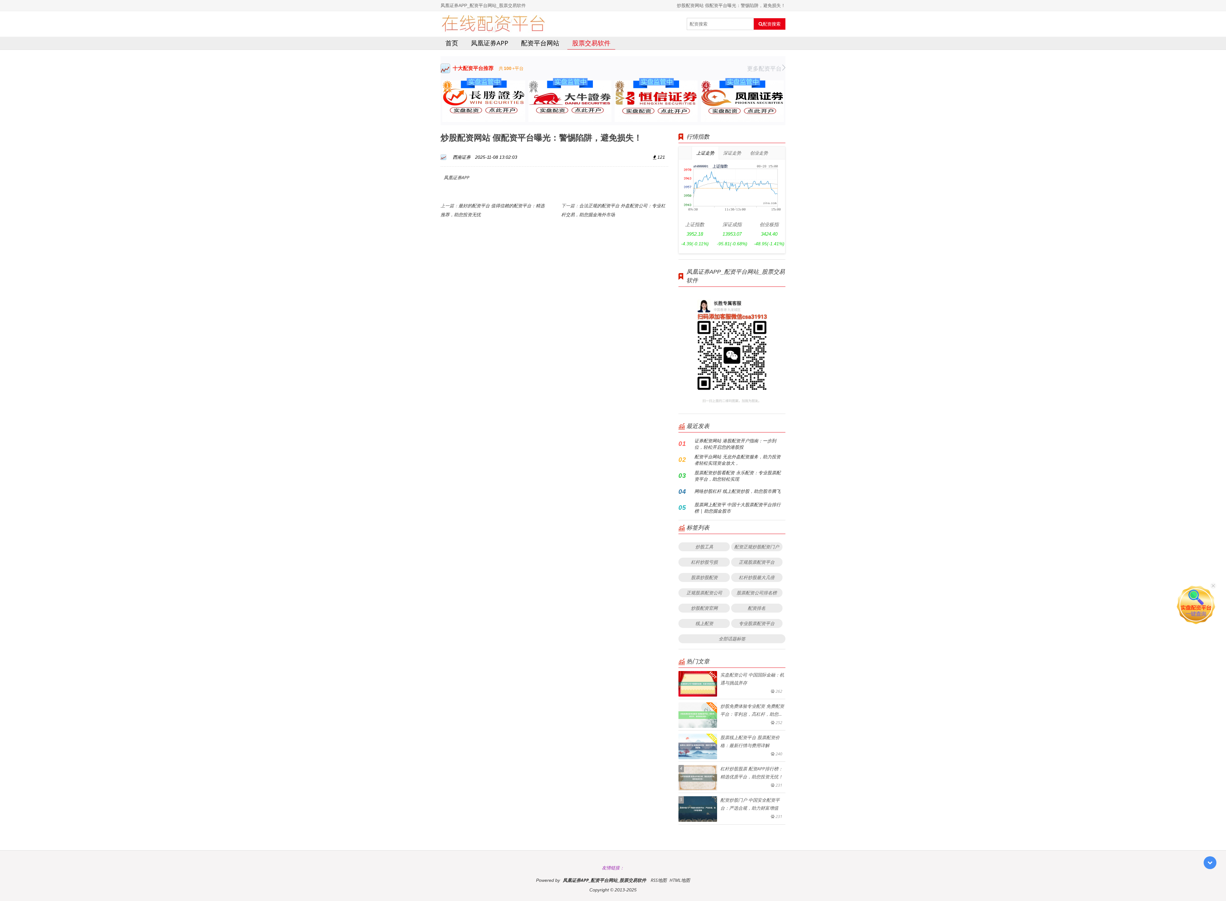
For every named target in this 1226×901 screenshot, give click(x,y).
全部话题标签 (732, 639)
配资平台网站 (540, 43)
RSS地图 (659, 880)
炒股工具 (704, 547)
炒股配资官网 (704, 608)
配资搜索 (772, 24)
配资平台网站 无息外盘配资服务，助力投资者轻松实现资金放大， (737, 460)
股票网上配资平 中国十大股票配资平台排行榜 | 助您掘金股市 (737, 507)
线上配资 (704, 623)
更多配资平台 (764, 68)
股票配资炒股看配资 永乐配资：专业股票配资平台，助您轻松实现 (737, 476)
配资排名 (757, 608)
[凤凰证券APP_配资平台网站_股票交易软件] (493, 24)
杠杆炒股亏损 (704, 562)
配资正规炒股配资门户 (756, 547)
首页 (451, 43)
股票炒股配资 (704, 577)
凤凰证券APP (489, 43)
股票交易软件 (591, 43)
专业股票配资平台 (757, 623)
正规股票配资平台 (757, 562)
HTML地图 (680, 880)
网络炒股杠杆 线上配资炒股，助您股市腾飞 (737, 491)
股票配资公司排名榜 (757, 593)
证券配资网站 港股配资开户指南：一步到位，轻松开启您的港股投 (735, 444)
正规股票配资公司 (704, 593)
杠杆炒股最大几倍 (757, 577)
